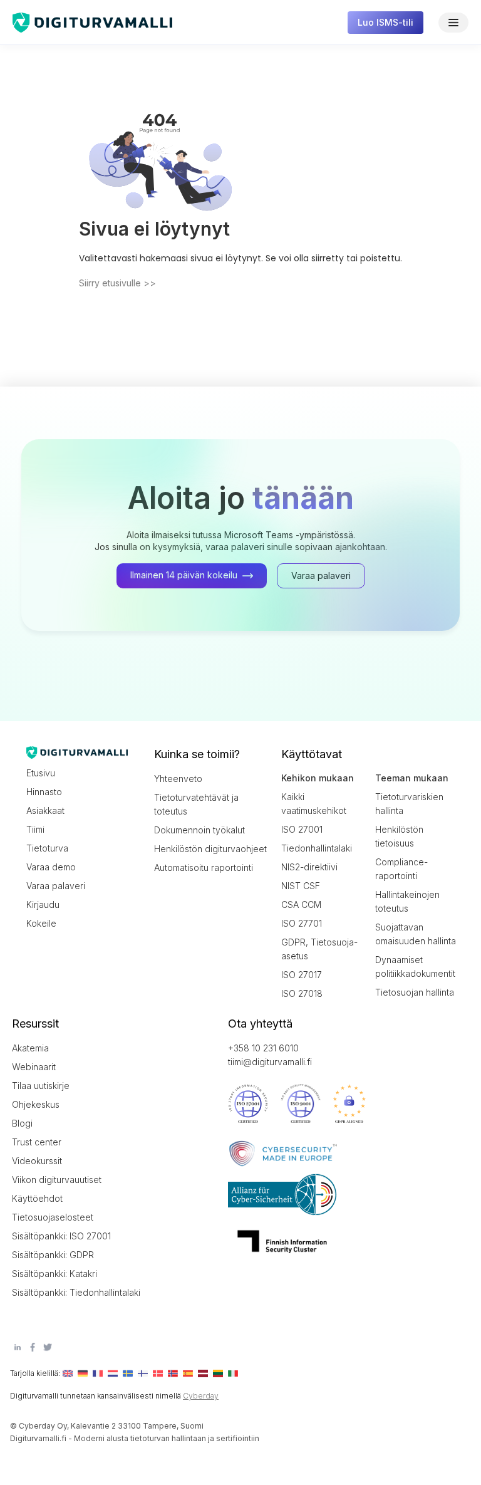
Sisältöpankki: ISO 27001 (61, 1236)
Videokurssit (37, 1160)
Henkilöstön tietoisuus (399, 836)
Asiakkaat (45, 810)
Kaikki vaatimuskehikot (313, 803)
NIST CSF (300, 885)
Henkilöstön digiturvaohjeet (210, 848)
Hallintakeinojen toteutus (407, 901)
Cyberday (201, 1395)
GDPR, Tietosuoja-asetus (319, 949)
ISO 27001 (302, 829)
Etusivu (40, 773)
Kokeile (41, 923)
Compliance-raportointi (401, 869)
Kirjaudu (42, 904)
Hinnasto (44, 791)
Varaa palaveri (55, 885)
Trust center (36, 1142)
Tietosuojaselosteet (52, 1217)
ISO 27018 (302, 993)
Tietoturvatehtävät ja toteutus (196, 804)
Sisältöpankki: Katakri (54, 1273)
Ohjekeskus (35, 1104)
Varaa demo (51, 867)
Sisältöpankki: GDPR (53, 1254)
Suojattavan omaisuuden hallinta (415, 934)
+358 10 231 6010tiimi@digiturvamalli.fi (270, 1055)
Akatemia (30, 1048)
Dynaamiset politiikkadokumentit (415, 966)
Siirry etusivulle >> (117, 283)
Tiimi (35, 829)
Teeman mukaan (411, 778)
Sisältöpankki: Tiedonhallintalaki (68, 1292)
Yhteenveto (178, 778)
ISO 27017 (301, 974)
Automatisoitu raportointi (203, 867)
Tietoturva (47, 848)
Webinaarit (34, 1066)
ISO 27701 (301, 923)
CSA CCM (301, 904)
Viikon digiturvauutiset (56, 1179)
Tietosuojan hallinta (414, 992)
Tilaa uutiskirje (41, 1085)
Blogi (22, 1123)
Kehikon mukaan (317, 778)
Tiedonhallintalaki (316, 848)
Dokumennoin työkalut (199, 830)
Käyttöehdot (37, 1198)
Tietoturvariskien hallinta (409, 803)
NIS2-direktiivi (309, 867)
